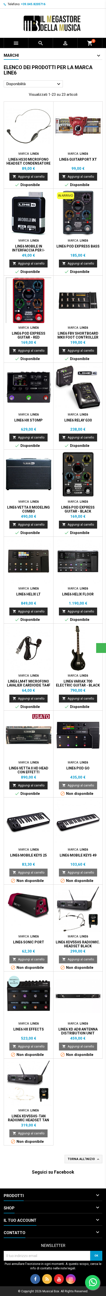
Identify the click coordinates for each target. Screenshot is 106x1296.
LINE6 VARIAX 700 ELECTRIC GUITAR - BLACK (78, 683)
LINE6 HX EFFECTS (28, 1029)
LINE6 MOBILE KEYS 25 (28, 855)
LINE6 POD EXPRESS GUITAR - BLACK (78, 509)
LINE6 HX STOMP (28, 420)
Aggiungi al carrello (28, 176)
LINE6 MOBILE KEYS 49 (78, 855)
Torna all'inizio (84, 1159)
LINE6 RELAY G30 (78, 420)
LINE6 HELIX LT (28, 594)
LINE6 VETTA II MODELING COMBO (28, 509)
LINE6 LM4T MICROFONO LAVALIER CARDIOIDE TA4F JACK (28, 685)
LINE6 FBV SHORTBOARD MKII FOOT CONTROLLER (77, 335)
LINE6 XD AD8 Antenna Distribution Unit (78, 1031)
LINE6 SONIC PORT (28, 942)
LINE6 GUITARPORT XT (78, 159)
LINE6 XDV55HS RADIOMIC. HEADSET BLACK (78, 944)
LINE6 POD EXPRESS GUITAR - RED (28, 335)
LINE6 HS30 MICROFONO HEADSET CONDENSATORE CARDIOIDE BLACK (28, 163)
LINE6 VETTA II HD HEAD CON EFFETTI (28, 770)
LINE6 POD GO (77, 768)
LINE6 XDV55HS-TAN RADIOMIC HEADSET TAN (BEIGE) (28, 1120)
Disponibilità (34, 84)
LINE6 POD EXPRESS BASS (78, 246)
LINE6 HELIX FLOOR (78, 594)
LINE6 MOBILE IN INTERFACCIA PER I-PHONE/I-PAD (28, 250)
